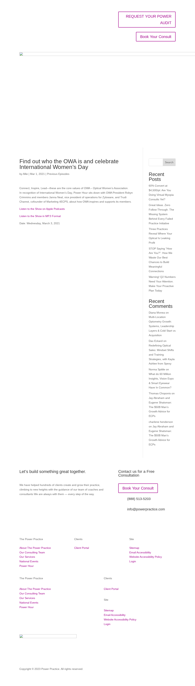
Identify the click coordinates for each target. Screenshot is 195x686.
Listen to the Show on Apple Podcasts (42, 208)
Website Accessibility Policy (145, 556)
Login (132, 561)
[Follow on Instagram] (134, 670)
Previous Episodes (58, 173)
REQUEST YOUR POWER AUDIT (148, 19)
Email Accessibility (140, 552)
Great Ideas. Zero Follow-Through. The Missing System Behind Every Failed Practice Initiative (161, 214)
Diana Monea (157, 312)
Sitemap (134, 547)
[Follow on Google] (165, 670)
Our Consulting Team (32, 552)
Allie (25, 173)
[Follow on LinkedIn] (150, 670)
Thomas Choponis (160, 393)
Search (169, 162)
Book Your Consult (155, 37)
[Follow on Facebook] (127, 670)
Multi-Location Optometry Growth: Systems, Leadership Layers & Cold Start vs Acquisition (162, 326)
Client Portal (81, 547)
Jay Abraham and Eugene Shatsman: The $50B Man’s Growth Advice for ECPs (160, 406)
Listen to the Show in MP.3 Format (40, 216)
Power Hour (26, 565)
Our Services (27, 556)
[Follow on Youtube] (172, 670)
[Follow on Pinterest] (157, 670)
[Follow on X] (142, 670)
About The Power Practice (35, 547)
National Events (28, 561)
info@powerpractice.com (146, 509)
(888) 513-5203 (139, 499)
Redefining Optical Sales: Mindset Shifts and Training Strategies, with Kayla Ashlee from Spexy (162, 354)
